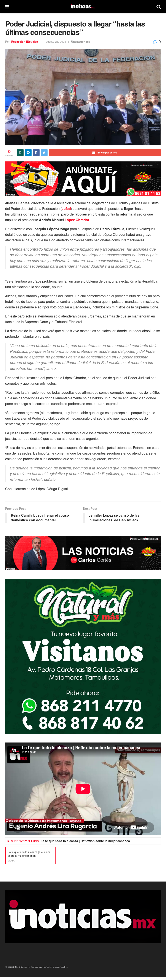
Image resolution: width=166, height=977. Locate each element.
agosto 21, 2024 (56, 41)
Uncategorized (80, 41)
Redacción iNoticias (24, 41)
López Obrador (77, 219)
